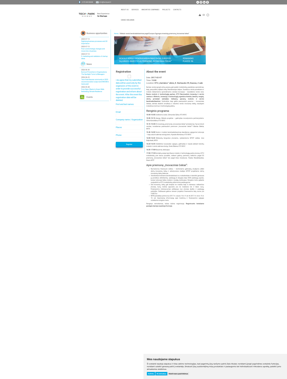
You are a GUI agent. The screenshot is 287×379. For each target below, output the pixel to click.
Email (118, 112)
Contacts (177, 10)
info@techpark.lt (105, 2)
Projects (166, 10)
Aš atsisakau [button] (161, 374)
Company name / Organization (129, 119)
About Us (125, 10)
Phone (119, 135)
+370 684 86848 (87, 2)
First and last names (125, 104)
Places (119, 127)
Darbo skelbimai (127, 20)
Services (135, 10)
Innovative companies (150, 10)
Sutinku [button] (151, 374)
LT (207, 15)
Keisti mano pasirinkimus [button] (178, 374)
